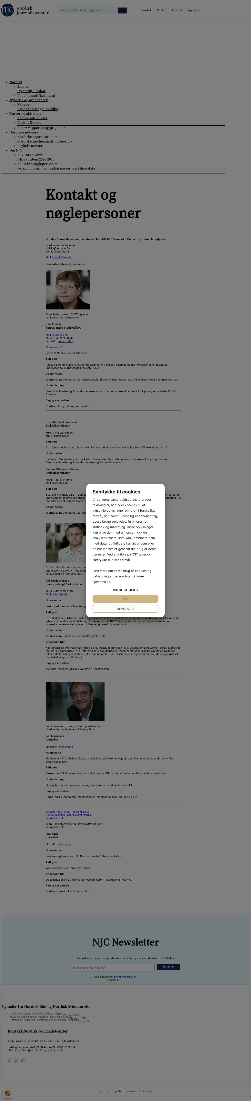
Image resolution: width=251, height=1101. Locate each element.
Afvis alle (125, 609)
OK (125, 599)
